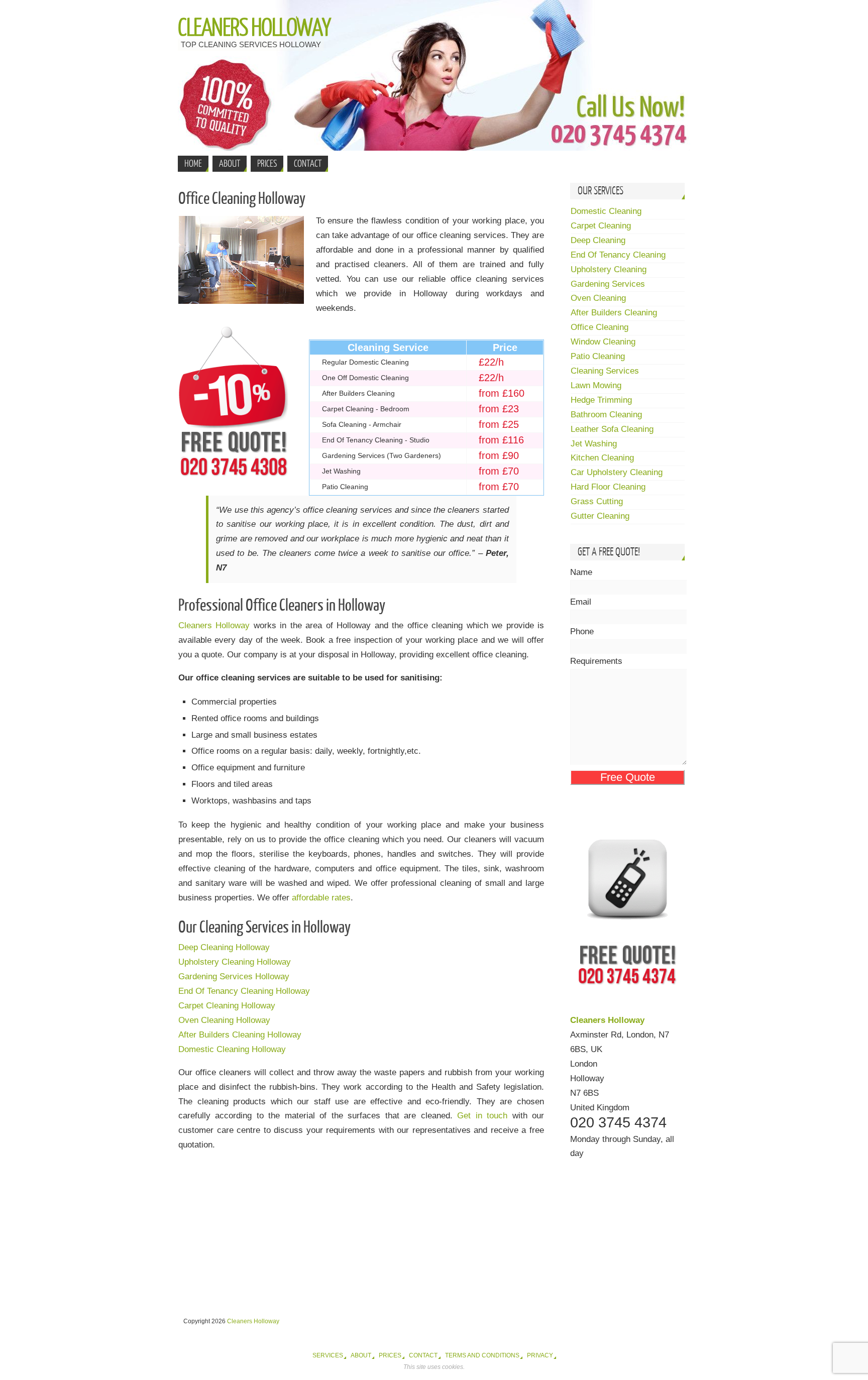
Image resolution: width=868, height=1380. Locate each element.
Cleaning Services (605, 371)
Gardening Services (608, 284)
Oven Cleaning (598, 298)
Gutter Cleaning (600, 516)
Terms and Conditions (482, 1355)
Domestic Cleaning (606, 211)
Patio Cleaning (598, 356)
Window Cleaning (603, 342)
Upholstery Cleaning (608, 269)
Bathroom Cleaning (606, 414)
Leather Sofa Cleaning (612, 429)
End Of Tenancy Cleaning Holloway (244, 991)
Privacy (540, 1355)
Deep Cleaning (598, 240)
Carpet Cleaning (601, 226)
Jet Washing (594, 443)
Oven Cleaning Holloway (224, 1020)
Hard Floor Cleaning (608, 487)
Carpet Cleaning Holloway (226, 1005)
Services (327, 1355)
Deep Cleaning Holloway (224, 947)
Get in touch (482, 1115)
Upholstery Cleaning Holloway (234, 962)
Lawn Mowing (596, 385)
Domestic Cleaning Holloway (232, 1049)
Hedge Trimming (601, 400)
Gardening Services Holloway (233, 976)
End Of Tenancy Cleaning (618, 255)
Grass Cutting (597, 501)
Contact (423, 1355)
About (361, 1355)
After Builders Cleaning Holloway (239, 1035)
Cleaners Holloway (254, 28)
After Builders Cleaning (614, 312)
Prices (390, 1355)
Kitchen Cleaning (602, 458)
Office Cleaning (599, 327)
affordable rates (321, 897)
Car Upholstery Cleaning (617, 472)
